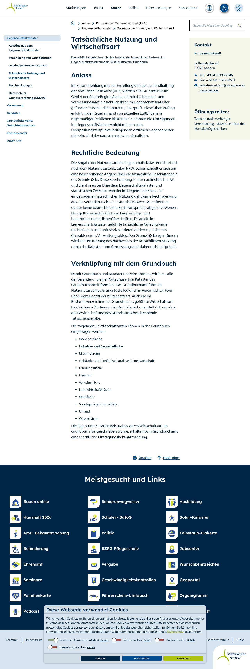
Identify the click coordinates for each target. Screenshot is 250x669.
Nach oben (171, 458)
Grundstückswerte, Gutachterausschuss (21, 123)
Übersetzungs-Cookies (73, 647)
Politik (98, 7)
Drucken (145, 458)
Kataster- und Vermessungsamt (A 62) (121, 23)
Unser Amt (14, 140)
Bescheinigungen (20, 85)
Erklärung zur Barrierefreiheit (208, 640)
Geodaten (13, 113)
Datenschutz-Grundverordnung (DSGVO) (27, 95)
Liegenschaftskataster (97, 28)
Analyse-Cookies (176, 640)
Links (240, 640)
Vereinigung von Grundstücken (30, 58)
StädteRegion (76, 7)
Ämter (116, 7)
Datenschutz (175, 632)
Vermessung (15, 105)
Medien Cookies (132, 640)
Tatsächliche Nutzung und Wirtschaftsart (27, 75)
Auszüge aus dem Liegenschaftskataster (24, 48)
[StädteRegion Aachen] (16, 7)
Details (104, 640)
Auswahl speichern (141, 658)
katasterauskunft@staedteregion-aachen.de (222, 87)
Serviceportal (188, 7)
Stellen (133, 7)
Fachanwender (17, 133)
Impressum (34, 640)
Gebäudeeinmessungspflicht (28, 65)
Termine (12, 640)
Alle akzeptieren (183, 658)
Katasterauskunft (207, 53)
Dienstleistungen (158, 7)
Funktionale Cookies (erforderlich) (79, 640)
